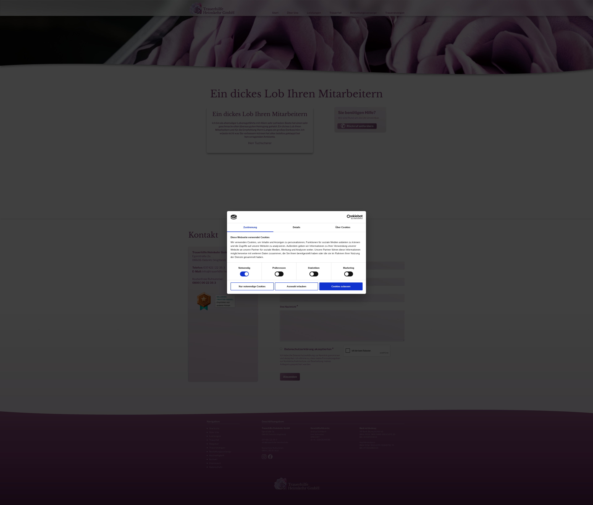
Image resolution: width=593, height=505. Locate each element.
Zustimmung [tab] (250, 227)
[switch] (279, 273)
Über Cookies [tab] (342, 227)
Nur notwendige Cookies (252, 286)
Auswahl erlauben (296, 286)
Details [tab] (296, 227)
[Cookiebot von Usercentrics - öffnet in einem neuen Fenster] (349, 217)
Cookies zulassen (340, 286)
